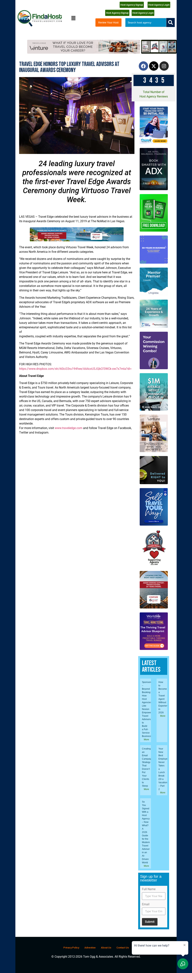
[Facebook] (143, 66)
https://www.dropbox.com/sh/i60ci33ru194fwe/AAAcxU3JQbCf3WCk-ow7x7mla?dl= (75, 369)
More (146, 739)
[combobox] (145, 22)
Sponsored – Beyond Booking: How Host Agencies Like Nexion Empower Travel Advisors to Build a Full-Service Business (147, 709)
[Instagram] (164, 66)
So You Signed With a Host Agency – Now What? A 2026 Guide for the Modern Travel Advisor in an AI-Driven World (146, 832)
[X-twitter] (153, 66)
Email (145, 904)
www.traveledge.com (68, 428)
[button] (73, 18)
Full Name (148, 889)
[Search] (170, 22)
